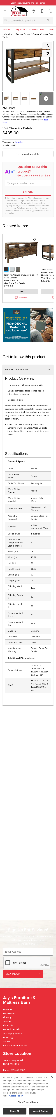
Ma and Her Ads (11, 1029)
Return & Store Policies (15, 1045)
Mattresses (9, 1013)
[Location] (33, 11)
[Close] (52, 1077)
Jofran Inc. (19, 142)
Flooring (7, 1017)
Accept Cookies (41, 1111)
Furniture (6, 29)
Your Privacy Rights (28, 1102)
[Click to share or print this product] (47, 45)
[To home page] (19, 11)
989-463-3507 (18, 1070)
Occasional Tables (36, 29)
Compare (23, 297)
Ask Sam (28, 192)
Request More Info (30, 154)
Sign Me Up (13, 973)
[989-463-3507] (42, 11)
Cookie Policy (16, 1096)
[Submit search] (48, 20)
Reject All (14, 1111)
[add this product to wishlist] (47, 53)
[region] (28, 1095)
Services (7, 1021)
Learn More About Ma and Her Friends (28, 3)
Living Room (19, 29)
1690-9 (13, 145)
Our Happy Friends (12, 1033)
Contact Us (9, 1041)
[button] (5, 11)
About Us (8, 1025)
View (21, 291)
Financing (8, 1037)
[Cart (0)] (51, 11)
